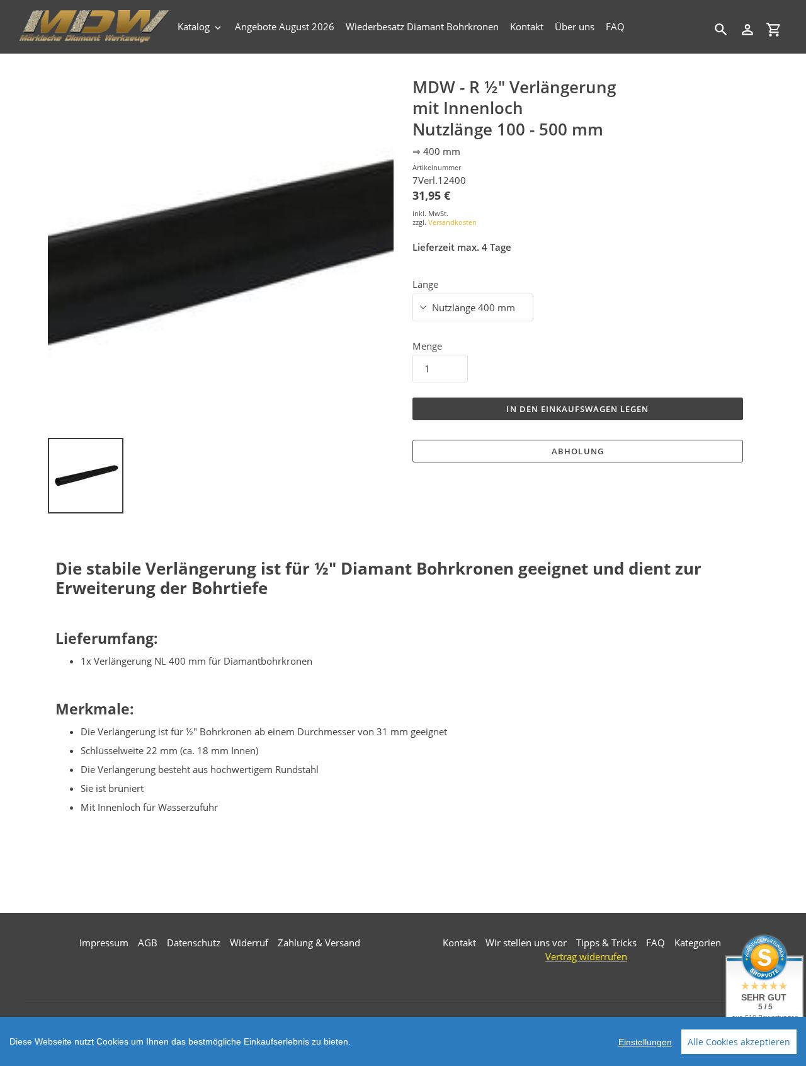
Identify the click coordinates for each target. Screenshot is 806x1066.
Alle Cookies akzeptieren (739, 1042)
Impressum (103, 942)
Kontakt (459, 942)
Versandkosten (452, 222)
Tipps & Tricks (606, 942)
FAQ (655, 942)
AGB (147, 942)
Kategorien (697, 942)
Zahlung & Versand (319, 942)
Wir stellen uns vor (526, 942)
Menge (427, 346)
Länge (425, 284)
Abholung (577, 451)
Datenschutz (193, 942)
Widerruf (249, 942)
